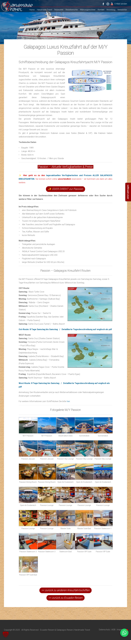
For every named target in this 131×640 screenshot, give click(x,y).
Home (32, 10)
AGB (113, 629)
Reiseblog (111, 10)
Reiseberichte (72, 10)
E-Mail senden (121, 4)
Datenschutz (104, 629)
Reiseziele (58, 10)
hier (68, 401)
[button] (5, 634)
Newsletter (122, 10)
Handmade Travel (44, 10)
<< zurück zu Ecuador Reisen (65, 597)
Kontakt (101, 10)
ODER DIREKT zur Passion (65, 188)
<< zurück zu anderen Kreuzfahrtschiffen (65, 590)
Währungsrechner (87, 10)
